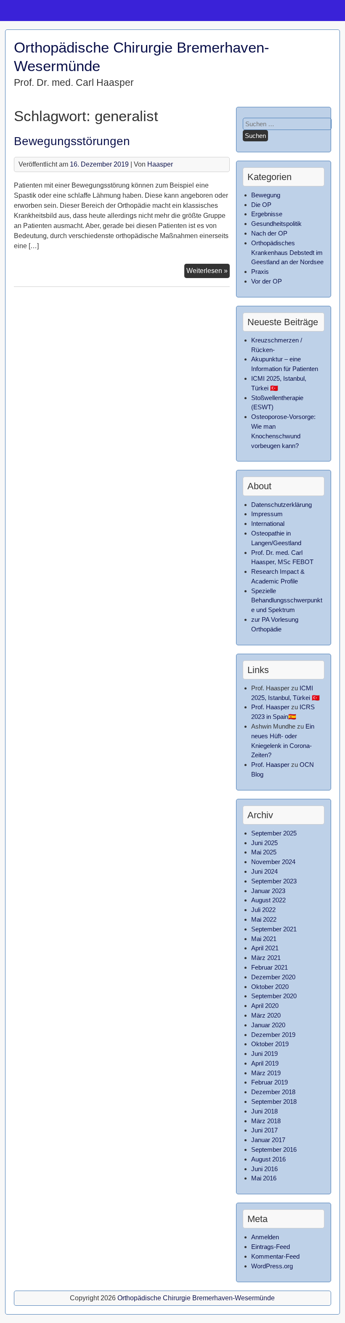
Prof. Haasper (270, 707)
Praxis (260, 271)
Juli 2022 (263, 909)
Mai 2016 (263, 1178)
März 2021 (266, 957)
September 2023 (274, 881)
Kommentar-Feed (275, 1256)
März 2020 (266, 1015)
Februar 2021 (269, 967)
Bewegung (265, 195)
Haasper (160, 164)
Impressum (267, 513)
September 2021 (274, 929)
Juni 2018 (264, 1111)
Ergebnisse (266, 213)
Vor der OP (266, 281)
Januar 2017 (268, 1139)
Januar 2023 (268, 890)
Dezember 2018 (273, 1091)
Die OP (261, 204)
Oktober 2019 (270, 1043)
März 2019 (266, 1072)
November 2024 (273, 861)
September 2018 (274, 1101)
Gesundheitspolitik (276, 223)
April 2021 (265, 948)
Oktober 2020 (270, 986)
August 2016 (268, 1159)
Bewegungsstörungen (72, 141)
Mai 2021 (263, 938)
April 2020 (265, 1005)
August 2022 (268, 900)
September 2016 (274, 1149)
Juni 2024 (264, 871)
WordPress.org (272, 1266)
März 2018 (266, 1120)
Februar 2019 (269, 1082)
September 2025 (274, 833)
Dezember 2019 (273, 1034)
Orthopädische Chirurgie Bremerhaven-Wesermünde (196, 1298)
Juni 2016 (264, 1168)
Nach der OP (269, 233)
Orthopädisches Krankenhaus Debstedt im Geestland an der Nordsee (287, 252)
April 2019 (265, 1063)
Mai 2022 (263, 919)
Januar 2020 (268, 1025)
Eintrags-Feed (270, 1246)
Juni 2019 (264, 1053)
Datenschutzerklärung (281, 504)
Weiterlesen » (208, 270)
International (267, 523)
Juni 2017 (264, 1130)
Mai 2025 (263, 852)
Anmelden (265, 1237)
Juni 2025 (264, 842)
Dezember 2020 (273, 977)
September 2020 (274, 996)
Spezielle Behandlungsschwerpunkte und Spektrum (286, 600)
